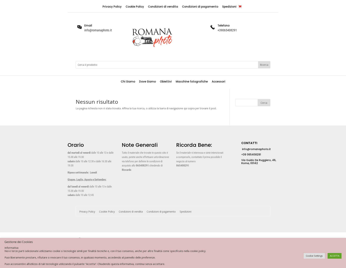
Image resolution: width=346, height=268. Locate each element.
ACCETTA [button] (334, 255)
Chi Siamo (128, 81)
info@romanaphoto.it (256, 149)
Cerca (264, 102)
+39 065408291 (251, 154)
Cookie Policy (135, 6)
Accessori (218, 81)
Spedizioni (229, 6)
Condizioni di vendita (163, 6)
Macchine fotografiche (192, 81)
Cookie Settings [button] (314, 255)
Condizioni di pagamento (200, 6)
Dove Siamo (147, 81)
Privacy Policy (112, 6)
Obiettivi (166, 81)
